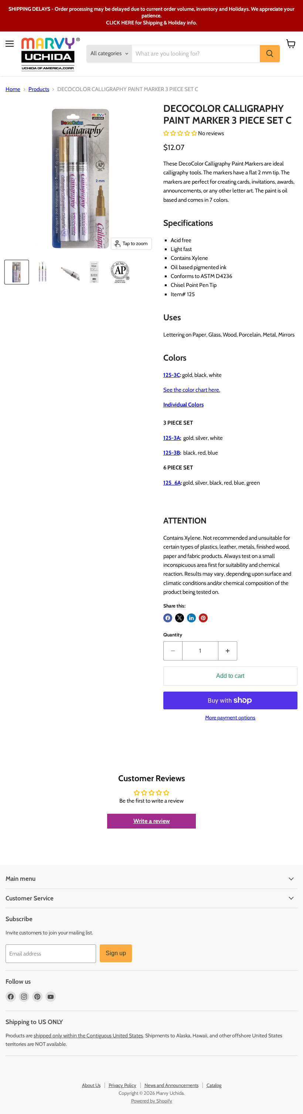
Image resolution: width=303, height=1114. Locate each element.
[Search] (270, 53)
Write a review (151, 820)
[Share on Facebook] (167, 617)
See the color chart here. (191, 390)
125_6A (172, 482)
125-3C (171, 375)
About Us (91, 1085)
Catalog (214, 1085)
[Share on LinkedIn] (191, 617)
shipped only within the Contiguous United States (88, 1035)
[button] (180, 133)
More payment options (230, 717)
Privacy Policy (122, 1085)
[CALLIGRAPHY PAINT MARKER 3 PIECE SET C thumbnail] (16, 272)
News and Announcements (171, 1085)
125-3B (171, 452)
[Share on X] (179, 617)
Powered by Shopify (151, 1101)
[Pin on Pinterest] (203, 617)
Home (13, 89)
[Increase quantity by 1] (227, 650)
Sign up (116, 953)
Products (38, 89)
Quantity (172, 635)
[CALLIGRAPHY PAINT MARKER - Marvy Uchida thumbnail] (68, 272)
